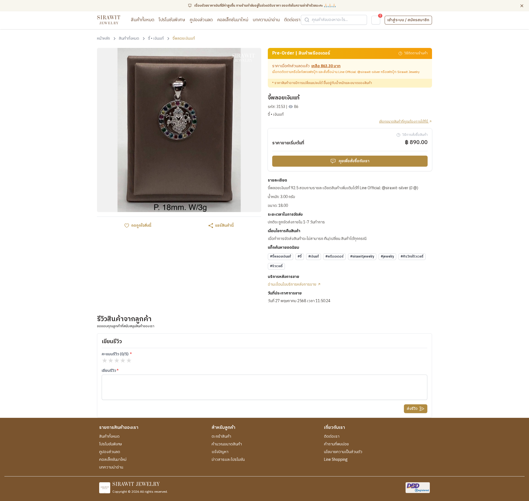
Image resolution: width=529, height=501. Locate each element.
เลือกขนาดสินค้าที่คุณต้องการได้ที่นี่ (404, 122)
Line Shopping (336, 459)
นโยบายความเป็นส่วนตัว (343, 452)
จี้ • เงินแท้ (276, 114)
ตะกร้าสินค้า (221, 436)
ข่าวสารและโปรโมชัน (228, 459)
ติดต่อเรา (292, 20)
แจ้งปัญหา (220, 452)
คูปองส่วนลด (201, 20)
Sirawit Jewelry (408, 72)
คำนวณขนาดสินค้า (227, 444)
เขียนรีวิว (109, 370)
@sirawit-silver (368, 72)
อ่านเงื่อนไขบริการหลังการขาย (292, 284)
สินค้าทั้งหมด (142, 20)
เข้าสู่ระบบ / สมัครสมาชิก (408, 20)
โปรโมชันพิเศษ (172, 20)
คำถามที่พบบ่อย (336, 444)
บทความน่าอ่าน (266, 20)
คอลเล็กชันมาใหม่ (232, 20)
